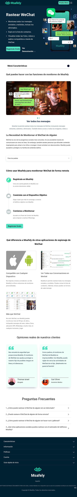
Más (75, 487)
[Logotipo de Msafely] (13, 3)
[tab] (38, 158)
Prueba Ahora (64, 3)
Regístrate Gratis (13, 49)
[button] (37, 118)
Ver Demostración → (29, 49)
